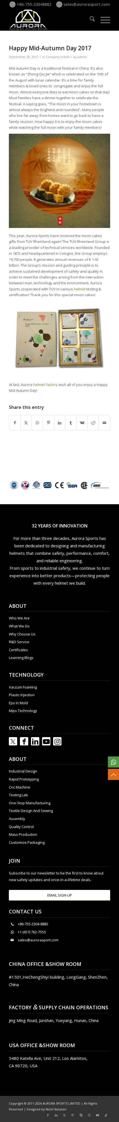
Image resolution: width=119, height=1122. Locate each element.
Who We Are (19, 618)
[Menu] (102, 20)
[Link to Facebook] (24, 741)
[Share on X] (26, 423)
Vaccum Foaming (23, 687)
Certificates (18, 649)
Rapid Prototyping (24, 779)
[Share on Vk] (82, 423)
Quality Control (21, 826)
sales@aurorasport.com (86, 4)
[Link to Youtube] (46, 741)
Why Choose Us (22, 634)
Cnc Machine (19, 787)
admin (82, 57)
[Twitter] (13, 741)
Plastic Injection (22, 694)
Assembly (17, 818)
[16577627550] (113, 762)
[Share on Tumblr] (70, 423)
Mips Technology (23, 710)
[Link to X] (64, 1115)
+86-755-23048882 (33, 4)
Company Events (57, 57)
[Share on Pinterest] (48, 423)
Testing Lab (18, 794)
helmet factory (45, 384)
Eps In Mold (18, 702)
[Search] (89, 20)
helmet (80, 289)
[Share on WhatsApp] (37, 423)
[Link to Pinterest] (73, 1115)
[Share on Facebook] (14, 423)
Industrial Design (23, 771)
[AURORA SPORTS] (49, 20)
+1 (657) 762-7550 (32, 931)
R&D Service (19, 641)
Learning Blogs (21, 657)
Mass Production (23, 834)
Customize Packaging (27, 842)
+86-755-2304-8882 (33, 923)
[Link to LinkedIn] (35, 741)
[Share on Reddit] (93, 423)
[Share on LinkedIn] (59, 423)
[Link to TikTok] (106, 1115)
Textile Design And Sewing (31, 810)
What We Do (19, 626)
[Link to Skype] (81, 1115)
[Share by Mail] (104, 423)
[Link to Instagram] (57, 741)
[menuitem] (89, 20)
